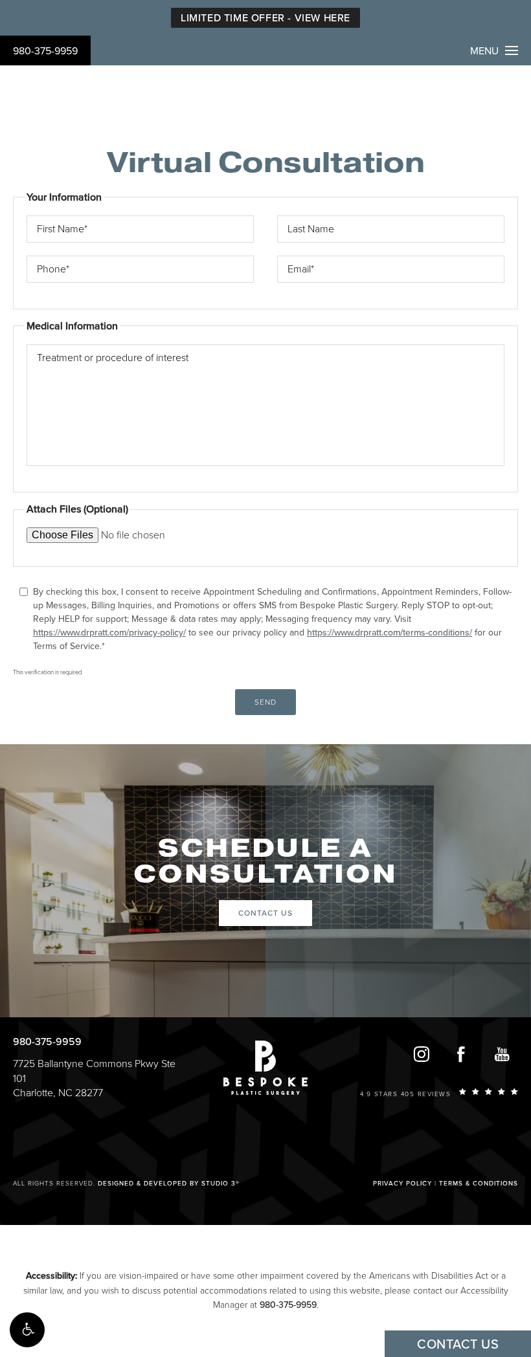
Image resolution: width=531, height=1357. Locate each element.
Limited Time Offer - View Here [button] (265, 18)
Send (265, 702)
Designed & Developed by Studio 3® (169, 1183)
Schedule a (265, 861)
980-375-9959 (45, 51)
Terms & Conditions (478, 1183)
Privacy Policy (402, 1183)
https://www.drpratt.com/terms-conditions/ (389, 632)
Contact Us (265, 913)
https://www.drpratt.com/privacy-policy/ (109, 632)
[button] (27, 1329)
